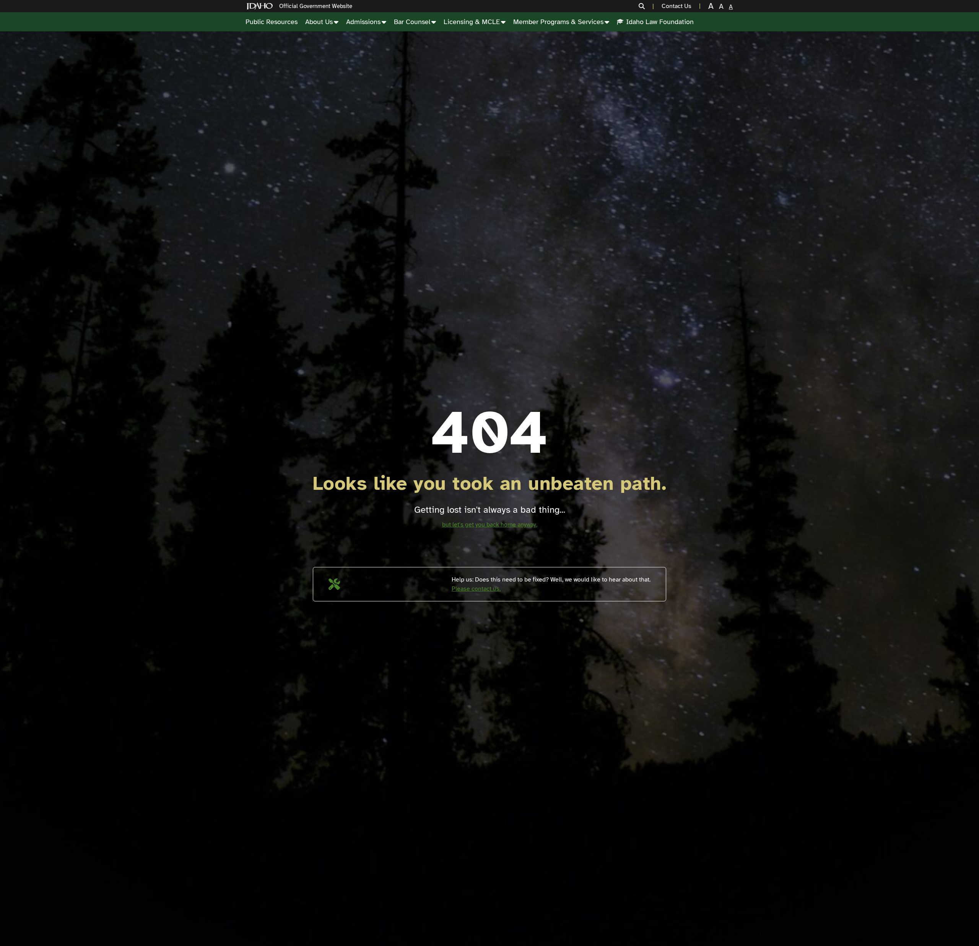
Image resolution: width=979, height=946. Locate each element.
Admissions (363, 22)
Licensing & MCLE (472, 22)
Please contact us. (476, 589)
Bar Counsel (412, 22)
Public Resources (272, 22)
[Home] (261, 6)
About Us (319, 22)
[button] (646, 6)
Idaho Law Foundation (660, 22)
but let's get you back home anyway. (489, 524)
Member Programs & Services (558, 22)
